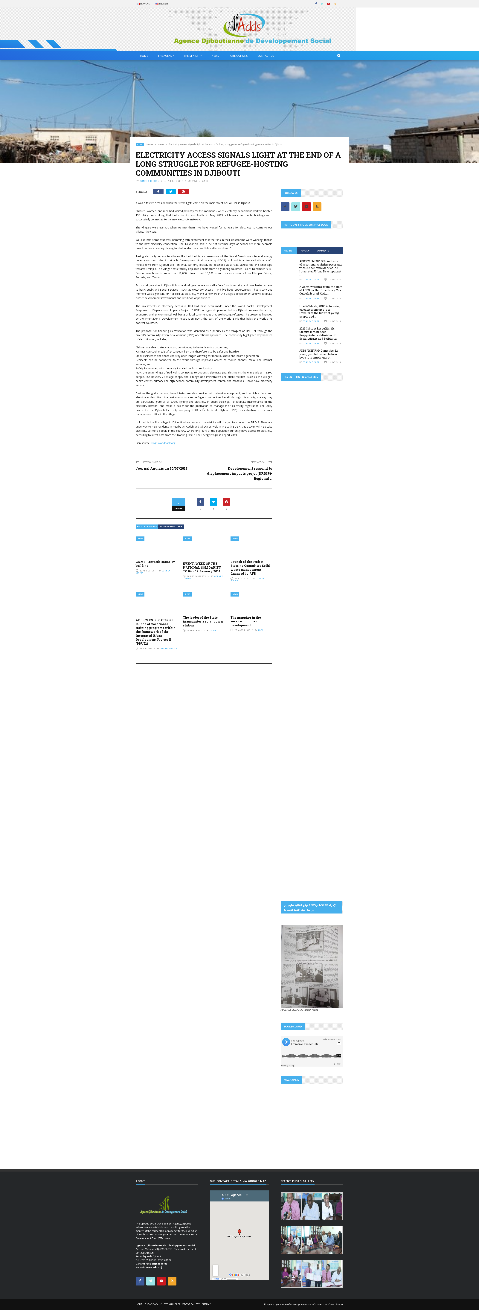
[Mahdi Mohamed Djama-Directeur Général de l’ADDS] (312, 478)
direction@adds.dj (155, 1263)
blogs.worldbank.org (163, 443)
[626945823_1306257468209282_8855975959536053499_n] (328, 715)
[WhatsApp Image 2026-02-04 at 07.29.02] (291, 578)
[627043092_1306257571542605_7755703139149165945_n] (296, 739)
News (215, 55)
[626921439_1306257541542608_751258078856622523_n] (296, 715)
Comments (323, 250)
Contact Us (265, 55)
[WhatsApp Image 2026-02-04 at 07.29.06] (291, 594)
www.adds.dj (154, 1267)
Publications (238, 55)
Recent (289, 250)
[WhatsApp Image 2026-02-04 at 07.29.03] (332, 578)
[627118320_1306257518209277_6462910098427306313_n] (328, 739)
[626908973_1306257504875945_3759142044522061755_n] (328, 691)
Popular (305, 250)
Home (144, 55)
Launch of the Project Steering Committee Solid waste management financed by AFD (250, 567)
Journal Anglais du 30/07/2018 (161, 468)
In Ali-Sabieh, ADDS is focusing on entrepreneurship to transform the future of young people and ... (319, 311)
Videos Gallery (191, 1304)
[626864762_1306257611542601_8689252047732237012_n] (328, 667)
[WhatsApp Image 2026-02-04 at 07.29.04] (312, 578)
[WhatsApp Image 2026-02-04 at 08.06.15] (332, 627)
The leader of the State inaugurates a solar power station (203, 621)
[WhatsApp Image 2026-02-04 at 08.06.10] (312, 610)
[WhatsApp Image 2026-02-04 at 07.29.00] (332, 562)
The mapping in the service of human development (246, 621)
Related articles (147, 526)
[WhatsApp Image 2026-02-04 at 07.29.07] (291, 610)
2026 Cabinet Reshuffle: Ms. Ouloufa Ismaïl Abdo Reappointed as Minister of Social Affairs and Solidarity (318, 334)
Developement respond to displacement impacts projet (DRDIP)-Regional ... (239, 473)
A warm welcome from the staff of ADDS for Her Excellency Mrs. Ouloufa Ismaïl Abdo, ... (320, 290)
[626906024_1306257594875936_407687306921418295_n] (296, 691)
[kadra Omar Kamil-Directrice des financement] (291, 494)
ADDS (213, 630)
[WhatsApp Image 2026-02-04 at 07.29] (312, 594)
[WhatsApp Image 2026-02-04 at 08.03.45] (291, 562)
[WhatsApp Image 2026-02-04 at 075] (291, 643)
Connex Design (149, 181)
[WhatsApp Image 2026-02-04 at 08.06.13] (291, 627)
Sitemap (206, 1304)
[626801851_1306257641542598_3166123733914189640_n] (296, 667)
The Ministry (193, 55)
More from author (171, 526)
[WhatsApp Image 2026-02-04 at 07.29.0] (332, 594)
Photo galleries (170, 1304)
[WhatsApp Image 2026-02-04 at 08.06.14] (312, 627)
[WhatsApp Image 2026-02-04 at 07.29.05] (312, 562)
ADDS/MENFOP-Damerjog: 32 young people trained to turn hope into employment (318, 354)
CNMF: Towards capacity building (155, 564)
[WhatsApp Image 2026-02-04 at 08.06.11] (332, 610)
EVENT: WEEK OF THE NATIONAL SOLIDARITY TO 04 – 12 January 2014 (202, 567)
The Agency (166, 55)
